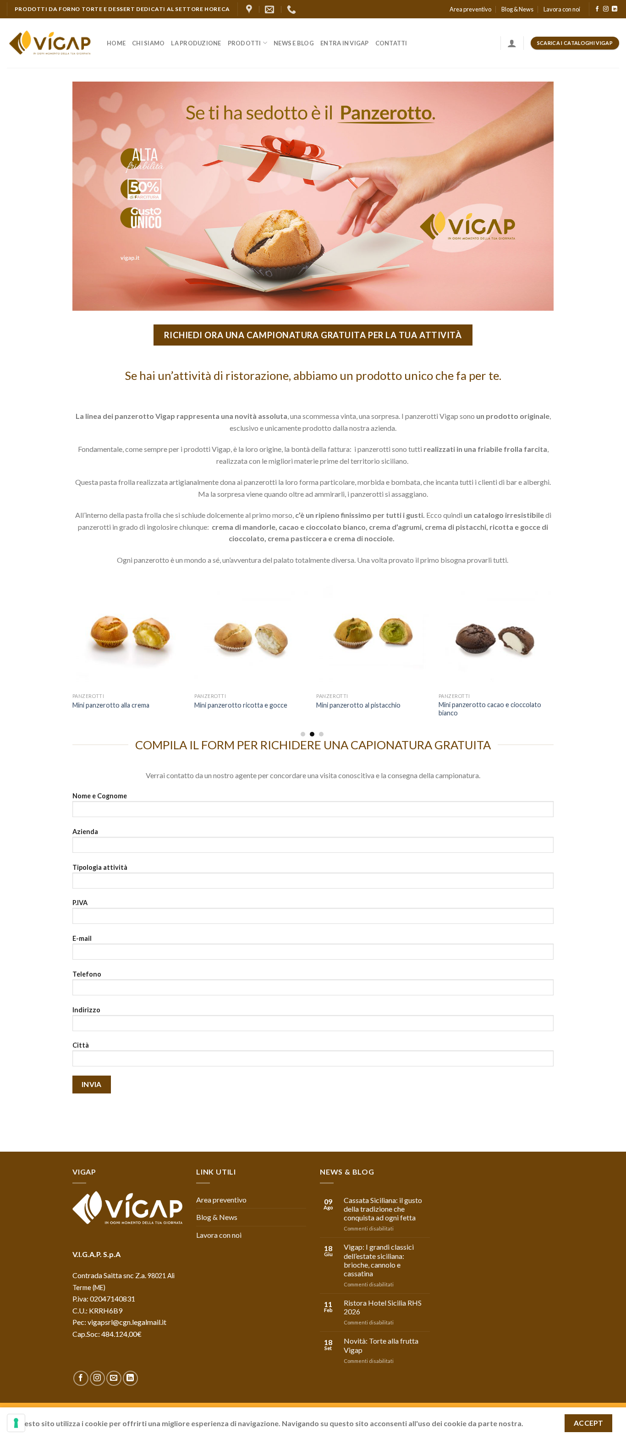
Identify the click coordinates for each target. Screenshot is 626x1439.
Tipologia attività (99, 867)
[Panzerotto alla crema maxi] (129, 631)
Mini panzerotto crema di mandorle (245, 705)
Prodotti (244, 43)
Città (80, 1045)
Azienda (85, 831)
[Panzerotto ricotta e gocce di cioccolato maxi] (372, 631)
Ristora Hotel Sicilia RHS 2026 (383, 1307)
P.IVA (80, 902)
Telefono (86, 974)
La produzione (196, 43)
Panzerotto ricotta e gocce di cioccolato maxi (359, 709)
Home (116, 43)
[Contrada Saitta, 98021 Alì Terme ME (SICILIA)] (250, 9)
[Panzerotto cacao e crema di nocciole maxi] (495, 631)
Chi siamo (148, 43)
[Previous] (73, 655)
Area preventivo (470, 9)
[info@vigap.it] (270, 9)
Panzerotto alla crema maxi (111, 705)
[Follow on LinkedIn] (614, 9)
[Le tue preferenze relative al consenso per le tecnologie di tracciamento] (16, 1423)
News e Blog (294, 43)
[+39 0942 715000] (292, 9)
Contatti (391, 43)
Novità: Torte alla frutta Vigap (381, 1345)
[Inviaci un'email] (113, 1378)
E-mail (82, 938)
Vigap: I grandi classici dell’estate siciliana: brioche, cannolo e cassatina (379, 1260)
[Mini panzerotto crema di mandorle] (251, 631)
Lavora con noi (562, 9)
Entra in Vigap (344, 43)
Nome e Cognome (99, 796)
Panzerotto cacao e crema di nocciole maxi (480, 709)
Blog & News (517, 9)
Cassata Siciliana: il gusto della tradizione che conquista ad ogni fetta (383, 1209)
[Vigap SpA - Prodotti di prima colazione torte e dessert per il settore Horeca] (50, 43)
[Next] (551, 655)
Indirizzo (86, 1010)
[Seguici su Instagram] (606, 9)
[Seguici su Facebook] (597, 9)
